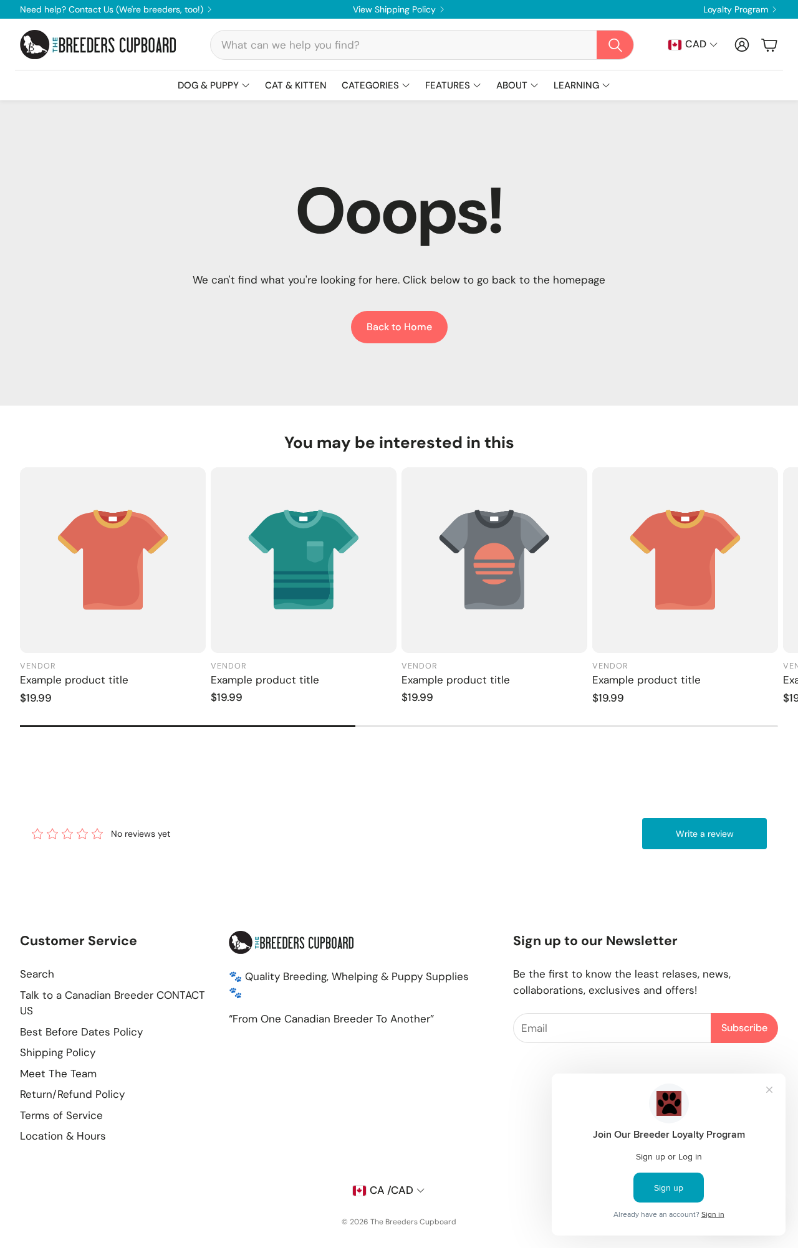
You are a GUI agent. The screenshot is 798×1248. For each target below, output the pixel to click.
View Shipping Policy (394, 9)
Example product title (74, 680)
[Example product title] (113, 560)
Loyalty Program (735, 9)
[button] (422, 45)
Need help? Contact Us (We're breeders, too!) (111, 9)
